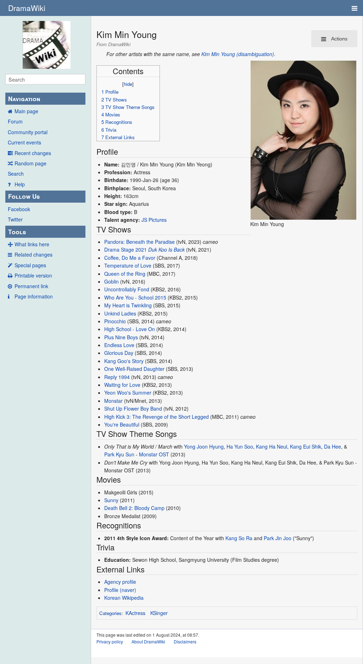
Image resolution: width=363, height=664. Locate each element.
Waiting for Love (122, 384)
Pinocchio (115, 321)
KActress (135, 612)
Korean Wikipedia (124, 597)
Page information (34, 296)
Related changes (33, 254)
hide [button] (128, 84)
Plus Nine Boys (121, 337)
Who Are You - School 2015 (135, 297)
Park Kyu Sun (119, 454)
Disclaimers (185, 641)
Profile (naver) (120, 589)
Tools (17, 231)
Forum (15, 121)
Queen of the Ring (124, 273)
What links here (32, 244)
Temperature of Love (127, 265)
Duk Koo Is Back (166, 249)
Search (16, 173)
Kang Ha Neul (271, 446)
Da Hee (332, 446)
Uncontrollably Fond (126, 289)
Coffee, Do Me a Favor (129, 257)
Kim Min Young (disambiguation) (237, 53)
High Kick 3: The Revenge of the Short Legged (156, 416)
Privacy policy (109, 641)
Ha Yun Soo (240, 446)
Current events (24, 142)
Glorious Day (118, 352)
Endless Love (119, 345)
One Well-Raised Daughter (134, 368)
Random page (30, 163)
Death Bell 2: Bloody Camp (134, 507)
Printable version (33, 275)
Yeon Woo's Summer (127, 392)
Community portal (28, 132)
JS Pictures (154, 219)
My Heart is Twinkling (128, 305)
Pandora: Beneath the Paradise (139, 241)
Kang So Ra (238, 538)
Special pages (30, 265)
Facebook (19, 209)
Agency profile (120, 581)
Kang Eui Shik (305, 446)
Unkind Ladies (120, 313)
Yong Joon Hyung (204, 446)
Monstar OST (154, 454)
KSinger (159, 612)
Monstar (113, 400)
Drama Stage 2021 (125, 249)
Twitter (15, 219)
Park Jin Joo (277, 538)
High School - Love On (129, 329)
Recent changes (33, 153)
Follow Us (24, 196)
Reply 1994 (117, 376)
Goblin (111, 281)
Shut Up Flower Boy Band (133, 408)
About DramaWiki (148, 641)
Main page (26, 111)
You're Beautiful (121, 424)
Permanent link (31, 286)
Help (20, 184)
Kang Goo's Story (124, 360)
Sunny (111, 500)
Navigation (24, 98)
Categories (110, 613)
